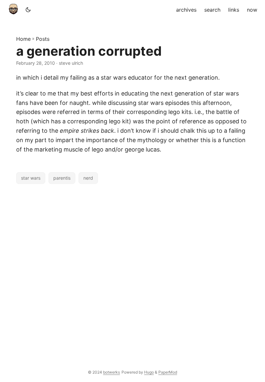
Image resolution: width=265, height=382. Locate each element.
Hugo (149, 372)
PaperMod (167, 372)
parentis (61, 178)
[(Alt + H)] (15, 9)
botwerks (111, 372)
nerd (88, 178)
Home (23, 39)
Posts (42, 39)
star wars (30, 178)
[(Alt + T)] (28, 9)
